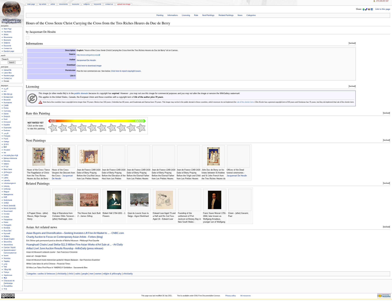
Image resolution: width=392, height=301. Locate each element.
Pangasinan (8, 219)
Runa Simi (7, 231)
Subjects (86, 4)
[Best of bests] (141, 128)
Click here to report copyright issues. (126, 71)
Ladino (6, 175)
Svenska (7, 258)
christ (70, 274)
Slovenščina (8, 245)
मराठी (5, 197)
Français (7, 136)
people (85, 274)
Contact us (8, 78)
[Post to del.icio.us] (366, 9)
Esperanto (7, 128)
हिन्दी (5, 147)
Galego (6, 141)
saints (77, 274)
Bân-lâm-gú (8, 94)
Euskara (7, 130)
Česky (6, 108)
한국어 (6, 144)
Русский (7, 233)
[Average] (92, 128)
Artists (53, 4)
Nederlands (8, 200)
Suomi (6, 255)
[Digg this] (369, 9)
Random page (9, 51)
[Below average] (82, 128)
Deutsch (7, 116)
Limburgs (7, 189)
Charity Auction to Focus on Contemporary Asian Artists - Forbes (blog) (64, 237)
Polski (6, 222)
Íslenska (7, 161)
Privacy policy (230, 296)
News (240, 15)
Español (7, 125)
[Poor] (72, 128)
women (98, 274)
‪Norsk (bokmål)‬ (9, 205)
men (91, 274)
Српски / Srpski (9, 247)
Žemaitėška (8, 286)
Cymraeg (7, 111)
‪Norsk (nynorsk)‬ (10, 208)
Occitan (6, 214)
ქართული (8, 172)
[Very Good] (111, 128)
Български (8, 102)
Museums (75, 4)
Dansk (6, 114)
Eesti (5, 119)
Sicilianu (7, 236)
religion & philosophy (112, 274)
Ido (5, 152)
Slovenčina (8, 242)
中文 (5, 289)
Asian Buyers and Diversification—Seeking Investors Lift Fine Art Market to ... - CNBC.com (75, 233)
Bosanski (7, 100)
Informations (173, 15)
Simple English (9, 239)
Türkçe (6, 272)
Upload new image (123, 4)
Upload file (7, 70)
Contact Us (109, 4)
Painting (159, 15)
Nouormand (8, 211)
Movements (63, 4)
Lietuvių (6, 186)
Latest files (8, 73)
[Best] (131, 128)
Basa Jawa (8, 169)
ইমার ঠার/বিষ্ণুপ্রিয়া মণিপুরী (11, 155)
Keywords (97, 4)
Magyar (6, 192)
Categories (251, 15)
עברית (6, 166)
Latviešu (7, 180)
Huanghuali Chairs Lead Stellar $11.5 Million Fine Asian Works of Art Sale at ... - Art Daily (74, 244)
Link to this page (382, 9)
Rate (196, 15)
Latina (6, 178)
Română (7, 228)
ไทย (5, 267)
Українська (8, 275)
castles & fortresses (46, 274)
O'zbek (6, 217)
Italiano (6, 164)
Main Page (31, 4)
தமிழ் (5, 264)
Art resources (245, 296)
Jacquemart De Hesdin (43, 32)
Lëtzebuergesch (10, 183)
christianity (62, 274)
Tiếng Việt (7, 269)
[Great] (121, 128)
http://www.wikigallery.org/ (87, 55)
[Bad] (62, 128)
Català (6, 105)
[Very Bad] (53, 128)
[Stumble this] (363, 9)
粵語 (5, 278)
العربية (6, 88)
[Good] (102, 128)
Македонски (8, 194)
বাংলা (5, 91)
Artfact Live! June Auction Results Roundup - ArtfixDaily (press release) (64, 248)
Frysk (6, 139)
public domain (81, 93)
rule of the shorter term (245, 102)
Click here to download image (89, 66)
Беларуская (8, 97)
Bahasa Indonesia (10, 158)
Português (7, 225)
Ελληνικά (7, 122)
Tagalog (6, 261)
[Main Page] (12, 12)
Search (3, 55)
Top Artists (42, 4)
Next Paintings (208, 15)
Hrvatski (7, 150)
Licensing (186, 15)
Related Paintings (226, 15)
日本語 (6, 203)
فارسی (6, 133)
